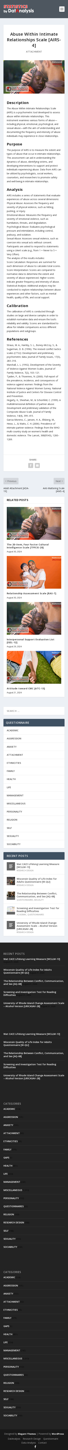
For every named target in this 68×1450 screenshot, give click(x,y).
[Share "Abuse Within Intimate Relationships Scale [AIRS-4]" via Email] (37, 465)
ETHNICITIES (14, 762)
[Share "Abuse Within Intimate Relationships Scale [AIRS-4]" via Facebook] (30, 465)
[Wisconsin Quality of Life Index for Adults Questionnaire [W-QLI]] (11, 881)
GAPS (6, 1157)
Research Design (32, 1438)
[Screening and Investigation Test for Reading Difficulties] (11, 910)
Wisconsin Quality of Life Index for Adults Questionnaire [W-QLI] (37, 880)
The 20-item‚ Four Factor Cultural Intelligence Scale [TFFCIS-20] (28, 546)
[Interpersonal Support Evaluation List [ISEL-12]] (34, 618)
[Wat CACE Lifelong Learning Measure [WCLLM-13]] (11, 866)
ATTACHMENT (34, 51)
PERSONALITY (14, 811)
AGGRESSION (14, 738)
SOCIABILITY (13, 844)
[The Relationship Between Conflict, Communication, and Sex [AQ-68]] (11, 896)
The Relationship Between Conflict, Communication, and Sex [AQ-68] (37, 895)
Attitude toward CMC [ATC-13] (26, 688)
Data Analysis (28, 1442)
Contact (42, 1442)
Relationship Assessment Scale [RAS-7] (31, 593)
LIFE (9, 787)
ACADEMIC (12, 730)
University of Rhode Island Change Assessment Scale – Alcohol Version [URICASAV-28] (37, 925)
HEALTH (11, 779)
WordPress (58, 1433)
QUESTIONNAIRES (25, 899)
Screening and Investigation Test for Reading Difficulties (38, 910)
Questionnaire (50, 1438)
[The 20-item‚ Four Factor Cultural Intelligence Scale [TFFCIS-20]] (34, 523)
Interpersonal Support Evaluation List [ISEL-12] (30, 641)
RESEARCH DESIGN (25, 870)
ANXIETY (12, 746)
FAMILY (11, 771)
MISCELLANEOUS (16, 803)
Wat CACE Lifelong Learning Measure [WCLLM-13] (38, 866)
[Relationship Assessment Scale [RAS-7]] (34, 572)
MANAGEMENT (15, 795)
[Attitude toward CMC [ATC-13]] (34, 667)
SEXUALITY (13, 836)
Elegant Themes (27, 1433)
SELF (9, 827)
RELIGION (12, 819)
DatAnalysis (14, 1438)
